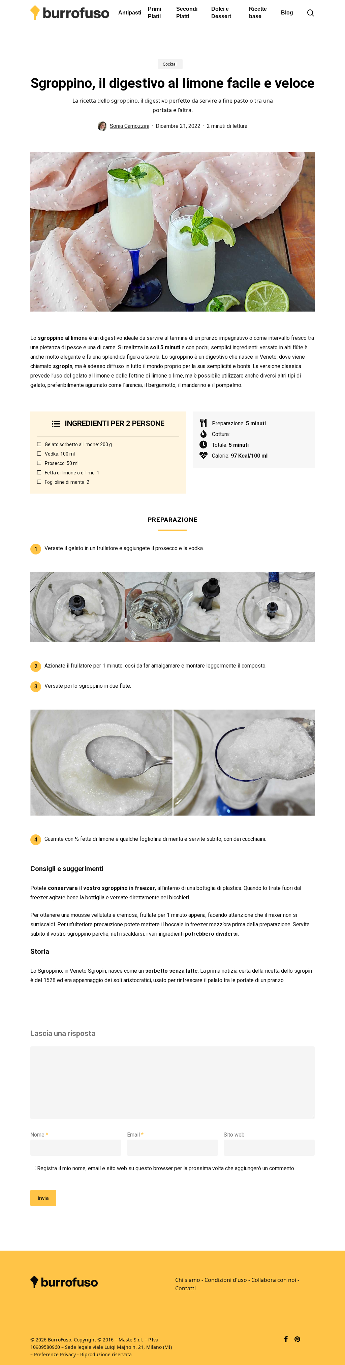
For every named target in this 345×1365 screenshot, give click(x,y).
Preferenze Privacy (55, 1354)
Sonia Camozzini (129, 126)
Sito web (234, 1134)
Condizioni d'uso (226, 1280)
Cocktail (170, 64)
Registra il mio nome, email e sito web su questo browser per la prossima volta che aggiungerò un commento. (166, 1168)
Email (135, 1134)
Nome (39, 1134)
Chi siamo (187, 1280)
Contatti (185, 1288)
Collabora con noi (273, 1280)
